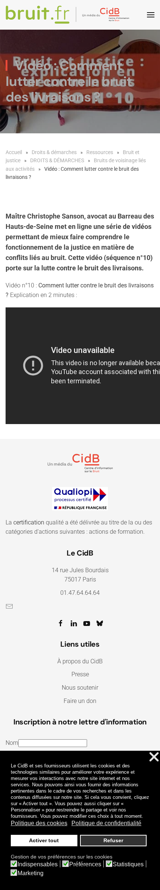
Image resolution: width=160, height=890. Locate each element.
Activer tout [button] (44, 840)
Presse (80, 674)
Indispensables (37, 864)
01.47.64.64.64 (80, 592)
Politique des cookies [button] (39, 823)
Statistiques (128, 864)
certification (28, 522)
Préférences (85, 864)
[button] (150, 15)
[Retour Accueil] (69, 15)
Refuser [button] (113, 840)
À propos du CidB (80, 661)
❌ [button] (154, 757)
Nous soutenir (80, 687)
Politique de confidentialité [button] (106, 823)
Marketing (30, 873)
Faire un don (80, 700)
